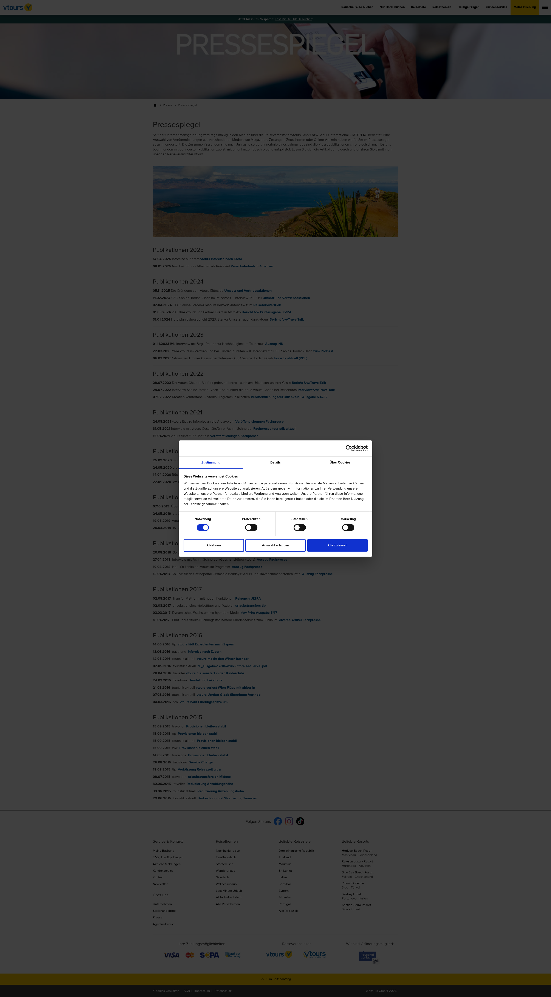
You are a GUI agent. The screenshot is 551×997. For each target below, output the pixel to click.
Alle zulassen (337, 545)
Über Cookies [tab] (340, 462)
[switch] (251, 527)
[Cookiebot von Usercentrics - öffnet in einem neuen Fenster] (349, 448)
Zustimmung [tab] (211, 462)
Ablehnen (213, 545)
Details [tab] (275, 462)
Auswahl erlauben (275, 545)
